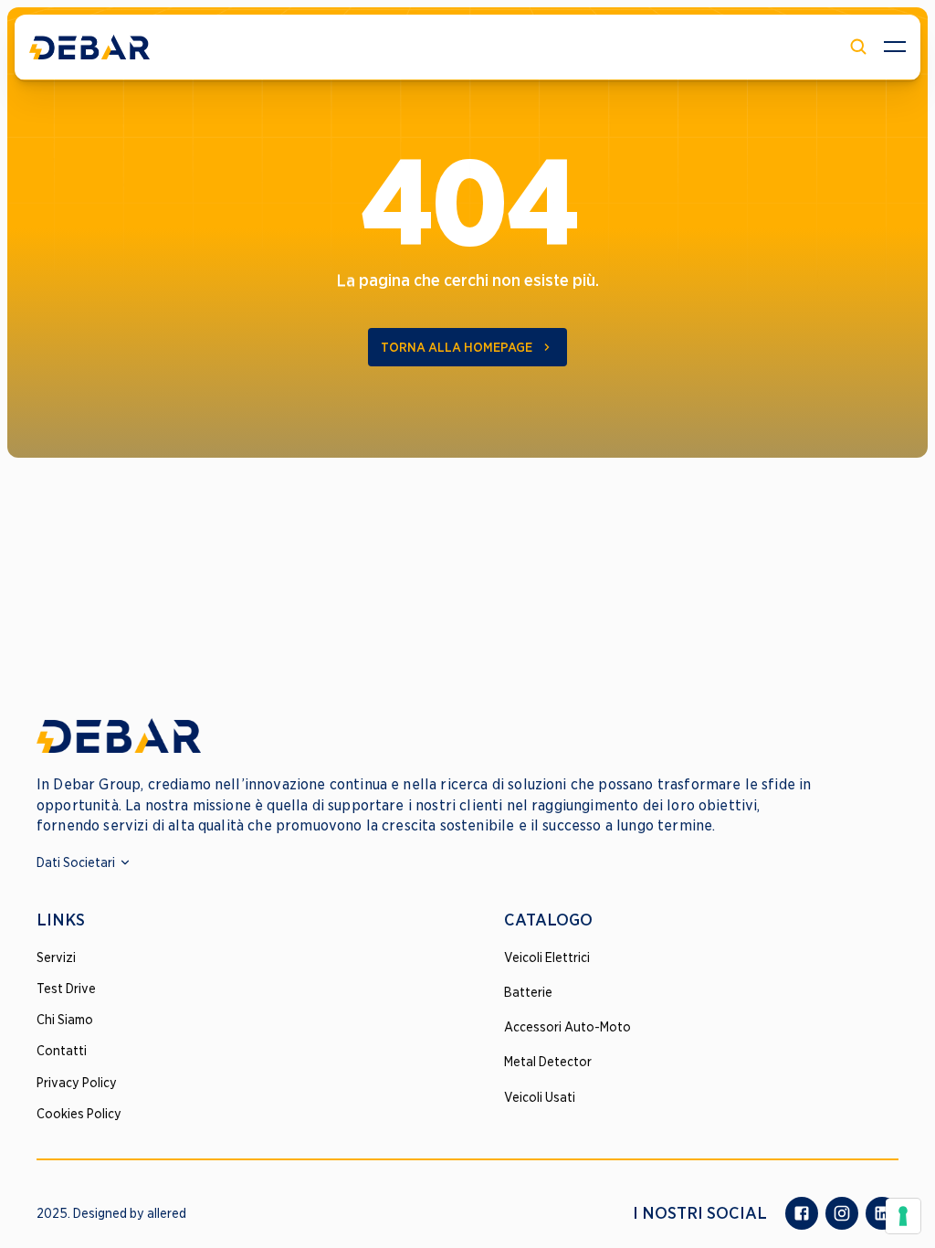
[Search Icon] (858, 47)
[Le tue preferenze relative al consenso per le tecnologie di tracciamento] (903, 1216)
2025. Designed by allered (111, 1213)
